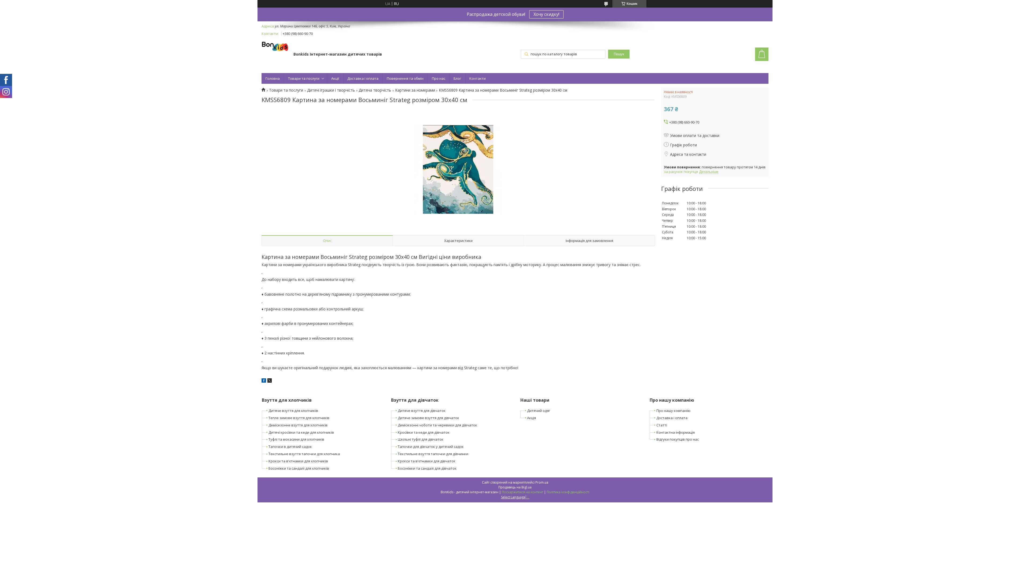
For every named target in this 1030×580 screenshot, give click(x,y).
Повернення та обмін (405, 78)
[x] (269, 381)
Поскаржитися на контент (522, 492)
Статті (661, 425)
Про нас (438, 78)
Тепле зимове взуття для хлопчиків (298, 417)
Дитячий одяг (538, 410)
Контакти (477, 78)
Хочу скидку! (546, 14)
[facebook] (264, 381)
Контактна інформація (675, 432)
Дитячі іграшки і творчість (331, 90)
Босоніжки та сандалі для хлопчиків (298, 468)
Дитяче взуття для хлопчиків (293, 410)
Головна (273, 78)
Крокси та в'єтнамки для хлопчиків (298, 461)
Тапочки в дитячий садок (290, 446)
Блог (457, 78)
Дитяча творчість (375, 90)
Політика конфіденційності (568, 492)
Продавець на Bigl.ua (515, 487)
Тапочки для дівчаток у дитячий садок (431, 446)
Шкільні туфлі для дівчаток (420, 439)
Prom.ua (541, 482)
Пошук (619, 54)
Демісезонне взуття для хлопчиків (298, 425)
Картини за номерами (415, 90)
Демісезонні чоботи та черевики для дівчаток (437, 425)
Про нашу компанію (673, 410)
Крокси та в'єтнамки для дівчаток (426, 461)
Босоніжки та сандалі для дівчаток (427, 468)
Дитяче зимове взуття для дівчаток (428, 417)
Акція (531, 417)
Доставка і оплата (362, 78)
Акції (335, 78)
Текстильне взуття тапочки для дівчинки (433, 453)
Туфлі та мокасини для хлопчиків (296, 439)
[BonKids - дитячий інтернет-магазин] (275, 47)
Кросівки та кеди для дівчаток (424, 432)
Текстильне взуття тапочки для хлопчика (304, 453)
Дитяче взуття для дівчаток (422, 410)
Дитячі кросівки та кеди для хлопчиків (301, 432)
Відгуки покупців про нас (677, 439)
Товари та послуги (303, 78)
